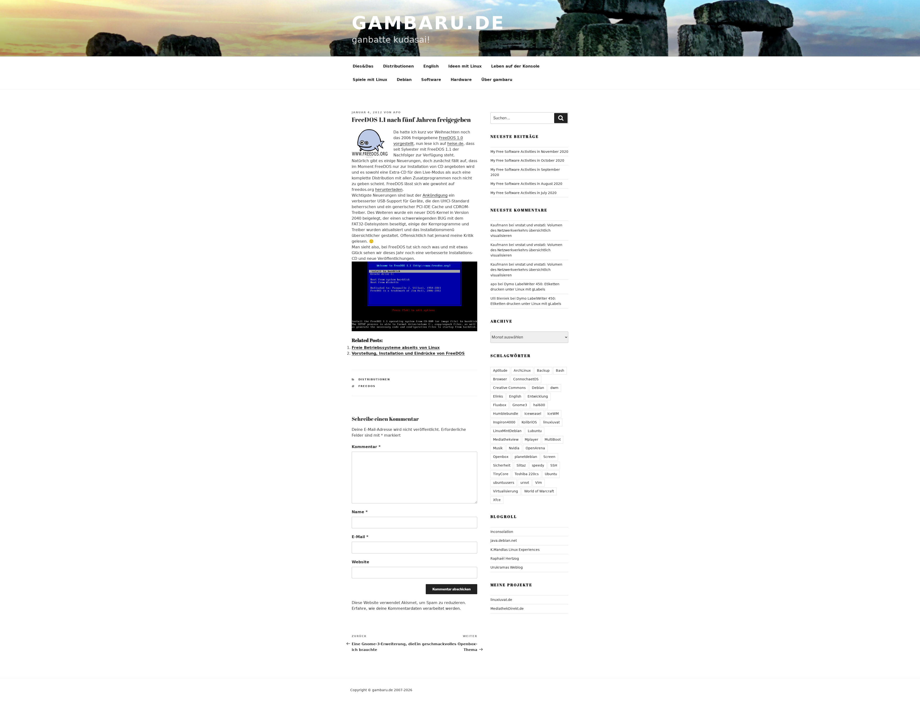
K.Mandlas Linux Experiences (515, 550)
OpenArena (535, 448)
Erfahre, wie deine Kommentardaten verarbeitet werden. (406, 608)
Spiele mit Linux (370, 79)
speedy (538, 465)
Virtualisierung (505, 491)
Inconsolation (501, 532)
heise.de (455, 143)
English (431, 66)
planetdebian (526, 457)
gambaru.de (428, 23)
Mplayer (531, 439)
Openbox (500, 457)
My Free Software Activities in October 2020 (527, 160)
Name (360, 512)
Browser (500, 379)
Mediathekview (505, 439)
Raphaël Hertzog (504, 558)
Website (360, 562)
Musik (498, 448)
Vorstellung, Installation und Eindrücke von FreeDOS (408, 353)
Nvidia (514, 448)
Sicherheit (501, 465)
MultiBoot (553, 439)
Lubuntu (535, 431)
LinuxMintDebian (507, 431)
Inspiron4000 (504, 422)
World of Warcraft (539, 491)
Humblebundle (505, 414)
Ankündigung (435, 195)
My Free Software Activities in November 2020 (529, 152)
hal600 (539, 405)
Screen (549, 457)
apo (397, 112)
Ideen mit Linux (465, 66)
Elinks (498, 396)
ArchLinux (522, 370)
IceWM (553, 414)
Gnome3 (519, 405)
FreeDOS (367, 386)
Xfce (497, 500)
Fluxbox (499, 405)
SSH (553, 465)
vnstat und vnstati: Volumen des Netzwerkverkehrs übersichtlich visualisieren (526, 230)
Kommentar (366, 447)
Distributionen (398, 66)
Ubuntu (551, 474)
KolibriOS (529, 422)
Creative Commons (509, 388)
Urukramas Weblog (506, 567)
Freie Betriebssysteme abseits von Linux (396, 347)
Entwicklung (538, 396)
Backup (543, 370)
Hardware (461, 79)
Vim (538, 482)
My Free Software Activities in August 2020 (526, 184)
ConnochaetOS (526, 379)
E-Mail (360, 537)
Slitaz (521, 465)
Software (431, 79)
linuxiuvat (551, 422)
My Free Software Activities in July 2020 (523, 193)
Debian (404, 79)
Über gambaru (496, 79)
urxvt (524, 482)
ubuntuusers (503, 482)
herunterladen (388, 189)
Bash (560, 370)
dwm (554, 388)
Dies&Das (363, 66)
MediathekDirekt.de (507, 608)
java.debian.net (503, 540)
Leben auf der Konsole (515, 66)
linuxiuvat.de (501, 600)
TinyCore (500, 474)
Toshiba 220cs (527, 474)
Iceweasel (532, 414)
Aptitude (500, 370)
